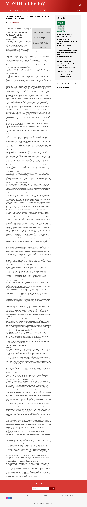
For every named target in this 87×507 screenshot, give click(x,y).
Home (7, 10)
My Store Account (28, 498)
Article (18, 26)
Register (27, 496)
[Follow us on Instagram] (7, 498)
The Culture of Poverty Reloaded (64, 61)
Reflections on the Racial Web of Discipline (66, 59)
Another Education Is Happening (64, 48)
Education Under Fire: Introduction (64, 34)
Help (32, 10)
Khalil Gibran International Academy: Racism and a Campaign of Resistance (68, 86)
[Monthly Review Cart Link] (80, 5)
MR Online (43, 10)
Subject (7, 22)
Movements (18, 22)
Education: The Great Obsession (64, 45)
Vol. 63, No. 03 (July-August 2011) (14, 24)
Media (10, 22)
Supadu (46, 505)
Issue (21, 26)
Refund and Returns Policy (67, 496)
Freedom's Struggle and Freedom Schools (66, 67)
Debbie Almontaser (10, 20)
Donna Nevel (18, 20)
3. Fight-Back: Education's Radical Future (66, 37)
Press (28, 10)
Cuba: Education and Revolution (64, 76)
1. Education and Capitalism (63, 39)
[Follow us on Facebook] (11, 498)
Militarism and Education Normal (64, 56)
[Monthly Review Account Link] (78, 5)
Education (14, 22)
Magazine (17, 10)
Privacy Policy (65, 498)
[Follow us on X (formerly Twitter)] (9, 498)
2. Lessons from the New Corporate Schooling (67, 50)
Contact (23, 10)
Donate (37, 10)
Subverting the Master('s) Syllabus (65, 74)
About (11, 10)
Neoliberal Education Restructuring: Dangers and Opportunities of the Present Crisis (68, 70)
